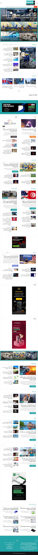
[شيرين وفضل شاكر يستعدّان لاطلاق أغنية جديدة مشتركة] (15, 431)
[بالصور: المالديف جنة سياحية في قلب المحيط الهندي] (15, 427)
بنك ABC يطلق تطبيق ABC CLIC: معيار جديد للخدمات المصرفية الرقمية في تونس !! (6, 214)
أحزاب (15, 44)
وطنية (4, 44)
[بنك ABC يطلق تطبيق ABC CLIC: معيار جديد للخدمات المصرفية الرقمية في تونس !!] (14, 213)
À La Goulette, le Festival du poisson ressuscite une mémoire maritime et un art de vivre (25, 142)
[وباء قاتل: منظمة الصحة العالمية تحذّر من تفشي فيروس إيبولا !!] (15, 454)
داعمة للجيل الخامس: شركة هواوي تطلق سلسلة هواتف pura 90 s (7, 270)
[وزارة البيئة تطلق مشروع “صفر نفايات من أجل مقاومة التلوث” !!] (15, 377)
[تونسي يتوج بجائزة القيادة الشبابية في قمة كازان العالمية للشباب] (15, 64)
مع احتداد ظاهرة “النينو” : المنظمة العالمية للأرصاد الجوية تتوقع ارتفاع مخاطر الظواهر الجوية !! (28, 378)
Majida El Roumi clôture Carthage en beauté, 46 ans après (25, 154)
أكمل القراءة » (33, 136)
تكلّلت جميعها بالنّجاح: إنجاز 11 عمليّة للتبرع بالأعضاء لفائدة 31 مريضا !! (8, 449)
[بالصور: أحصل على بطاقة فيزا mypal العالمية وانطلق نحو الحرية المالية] (33, 512)
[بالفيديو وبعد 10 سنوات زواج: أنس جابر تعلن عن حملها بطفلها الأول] (15, 402)
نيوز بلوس (33, 67)
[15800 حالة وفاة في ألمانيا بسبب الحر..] (30, 81)
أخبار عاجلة (6, 44)
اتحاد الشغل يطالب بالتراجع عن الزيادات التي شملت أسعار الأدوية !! (7, 459)
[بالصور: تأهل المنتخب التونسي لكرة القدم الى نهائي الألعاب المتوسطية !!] (33, 182)
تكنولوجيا (7, 252)
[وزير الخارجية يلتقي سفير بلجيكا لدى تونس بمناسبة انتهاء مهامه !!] (33, 212)
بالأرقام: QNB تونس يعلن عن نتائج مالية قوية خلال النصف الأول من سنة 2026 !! (10, 202)
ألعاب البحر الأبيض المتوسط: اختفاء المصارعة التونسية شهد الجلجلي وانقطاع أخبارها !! (8, 182)
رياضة (35, 23)
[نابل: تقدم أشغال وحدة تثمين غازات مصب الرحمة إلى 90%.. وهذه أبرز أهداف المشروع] (15, 69)
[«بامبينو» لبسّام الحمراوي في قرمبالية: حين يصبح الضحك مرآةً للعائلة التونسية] (33, 148)
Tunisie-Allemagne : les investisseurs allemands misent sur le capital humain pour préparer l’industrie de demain (25, 219)
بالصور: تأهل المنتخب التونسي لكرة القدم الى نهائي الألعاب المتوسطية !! (25, 182)
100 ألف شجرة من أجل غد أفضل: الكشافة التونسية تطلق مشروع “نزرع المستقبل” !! (7, 373)
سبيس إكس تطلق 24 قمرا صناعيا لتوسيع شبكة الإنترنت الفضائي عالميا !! (25, 270)
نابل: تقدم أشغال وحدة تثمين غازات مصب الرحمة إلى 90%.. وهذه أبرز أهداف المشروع (8, 70)
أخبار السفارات (10, 44)
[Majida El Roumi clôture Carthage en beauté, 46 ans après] (33, 153)
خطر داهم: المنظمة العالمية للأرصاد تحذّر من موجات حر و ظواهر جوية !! (8, 382)
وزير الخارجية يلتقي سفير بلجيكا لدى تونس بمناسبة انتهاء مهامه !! (26, 213)
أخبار (13, 44)
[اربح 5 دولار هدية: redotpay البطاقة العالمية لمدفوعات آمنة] (33, 530)
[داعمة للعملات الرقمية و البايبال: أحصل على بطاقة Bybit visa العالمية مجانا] (33, 521)
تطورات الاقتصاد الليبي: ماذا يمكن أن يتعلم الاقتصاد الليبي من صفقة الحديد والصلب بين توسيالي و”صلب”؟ (19, 17)
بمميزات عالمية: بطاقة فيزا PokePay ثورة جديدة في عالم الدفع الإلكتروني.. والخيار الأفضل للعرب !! (10, 518)
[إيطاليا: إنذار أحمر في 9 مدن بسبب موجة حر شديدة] (19, 81)
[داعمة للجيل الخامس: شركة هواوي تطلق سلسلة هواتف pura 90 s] (15, 269)
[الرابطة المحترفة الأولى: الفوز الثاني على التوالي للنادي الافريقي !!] (33, 175)
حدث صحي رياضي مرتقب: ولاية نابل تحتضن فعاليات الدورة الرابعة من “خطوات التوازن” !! (29, 460)
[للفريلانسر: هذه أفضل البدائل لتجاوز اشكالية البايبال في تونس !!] (15, 530)
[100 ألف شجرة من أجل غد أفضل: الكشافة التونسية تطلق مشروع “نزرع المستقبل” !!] (15, 372)
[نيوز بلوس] (30, 3)
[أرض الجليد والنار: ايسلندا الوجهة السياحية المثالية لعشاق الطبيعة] (15, 436)
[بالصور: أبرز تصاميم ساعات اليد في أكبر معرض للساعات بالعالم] (15, 411)
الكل (17, 44)
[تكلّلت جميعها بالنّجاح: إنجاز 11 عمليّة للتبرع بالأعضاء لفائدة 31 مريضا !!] (15, 449)
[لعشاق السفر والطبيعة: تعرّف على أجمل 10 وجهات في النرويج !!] (15, 422)
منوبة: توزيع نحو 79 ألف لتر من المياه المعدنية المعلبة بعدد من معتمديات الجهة (8, 60)
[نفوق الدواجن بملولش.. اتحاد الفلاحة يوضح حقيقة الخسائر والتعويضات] (28, 36)
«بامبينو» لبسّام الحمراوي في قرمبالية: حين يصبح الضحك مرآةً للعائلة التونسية (25, 149)
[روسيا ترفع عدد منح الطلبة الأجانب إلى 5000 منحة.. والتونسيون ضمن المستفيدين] (7, 81)
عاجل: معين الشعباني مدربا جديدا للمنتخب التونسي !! (26, 6)
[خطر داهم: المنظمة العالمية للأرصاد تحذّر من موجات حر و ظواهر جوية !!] (15, 382)
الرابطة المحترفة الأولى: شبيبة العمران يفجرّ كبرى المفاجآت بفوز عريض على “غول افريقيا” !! (22, 30)
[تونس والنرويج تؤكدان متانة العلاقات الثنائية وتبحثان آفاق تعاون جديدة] (33, 225)
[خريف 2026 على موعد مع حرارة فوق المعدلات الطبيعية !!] (15, 367)
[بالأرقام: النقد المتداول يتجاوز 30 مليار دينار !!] (14, 140)
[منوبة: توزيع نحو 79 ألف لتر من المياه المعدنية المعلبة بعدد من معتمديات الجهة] (10, 36)
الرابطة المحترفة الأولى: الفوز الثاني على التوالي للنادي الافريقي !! (25, 176)
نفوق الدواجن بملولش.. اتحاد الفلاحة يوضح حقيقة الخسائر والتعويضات (8, 54)
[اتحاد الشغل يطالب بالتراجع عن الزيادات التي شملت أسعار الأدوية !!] (15, 459)
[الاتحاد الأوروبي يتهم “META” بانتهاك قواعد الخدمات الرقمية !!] (33, 275)
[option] (19, 25)
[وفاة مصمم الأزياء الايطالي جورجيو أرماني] (15, 406)
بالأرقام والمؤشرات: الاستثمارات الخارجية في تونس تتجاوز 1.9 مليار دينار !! (7, 146)
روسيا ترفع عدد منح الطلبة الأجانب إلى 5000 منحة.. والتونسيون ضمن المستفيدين (7, 87)
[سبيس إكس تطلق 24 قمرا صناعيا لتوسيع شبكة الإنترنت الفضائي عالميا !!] (33, 269)
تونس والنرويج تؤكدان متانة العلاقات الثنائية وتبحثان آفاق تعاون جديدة (25, 225)
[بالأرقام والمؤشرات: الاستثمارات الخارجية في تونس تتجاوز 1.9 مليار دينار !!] (14, 145)
